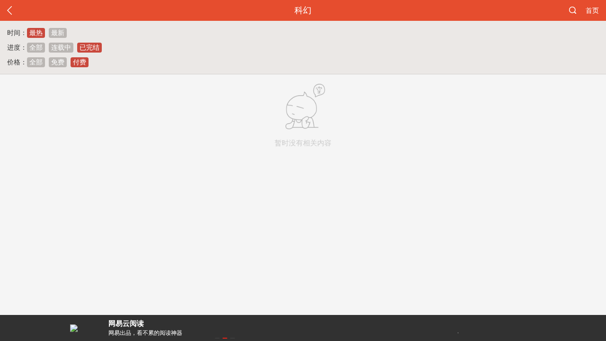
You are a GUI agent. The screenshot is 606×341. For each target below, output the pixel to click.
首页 (592, 10)
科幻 (303, 10)
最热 (36, 32)
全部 (36, 47)
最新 (57, 32)
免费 (57, 62)
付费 (79, 62)
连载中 (61, 47)
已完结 (89, 47)
